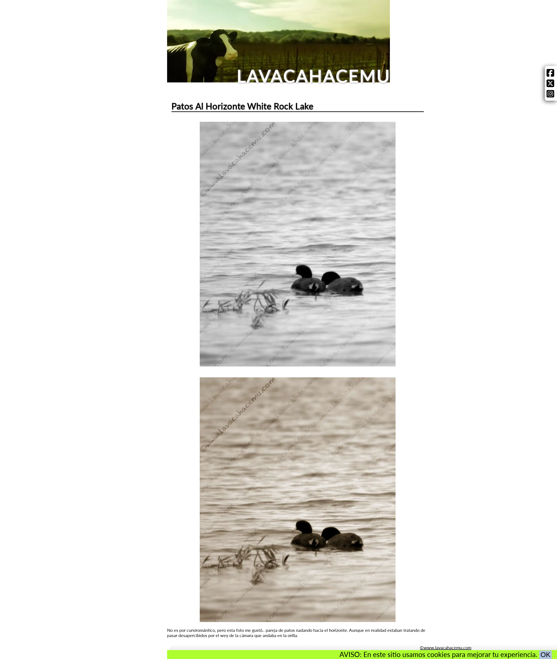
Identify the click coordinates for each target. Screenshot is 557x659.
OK (545, 655)
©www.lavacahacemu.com (445, 647)
